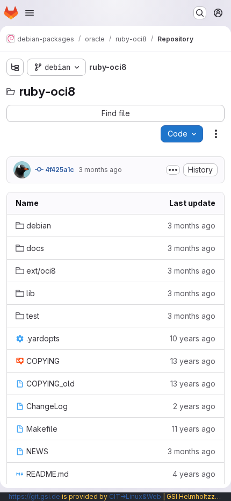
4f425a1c (59, 170)
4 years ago (193, 473)
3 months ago (100, 170)
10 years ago (192, 338)
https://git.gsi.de (34, 496)
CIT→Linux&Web (135, 496)
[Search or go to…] (199, 12)
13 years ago (192, 361)
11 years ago (193, 428)
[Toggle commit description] (173, 170)
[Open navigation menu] (29, 13)
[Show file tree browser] (15, 67)
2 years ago (194, 406)
